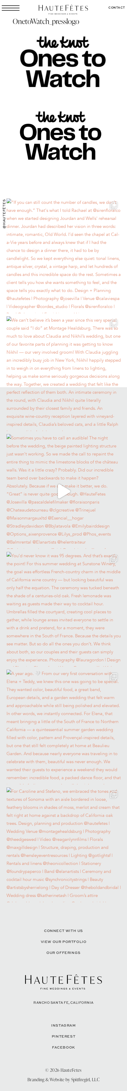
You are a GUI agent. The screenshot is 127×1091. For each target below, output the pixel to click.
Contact (116, 7)
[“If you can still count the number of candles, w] (63, 255)
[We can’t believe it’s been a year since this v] (63, 373)
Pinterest (63, 1036)
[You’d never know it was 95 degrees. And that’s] (63, 609)
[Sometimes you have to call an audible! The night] (63, 491)
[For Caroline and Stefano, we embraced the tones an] (63, 844)
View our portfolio (64, 941)
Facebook (63, 1047)
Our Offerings (63, 952)
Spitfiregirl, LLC (85, 1079)
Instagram (63, 1025)
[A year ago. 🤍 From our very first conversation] (63, 727)
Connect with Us (63, 930)
